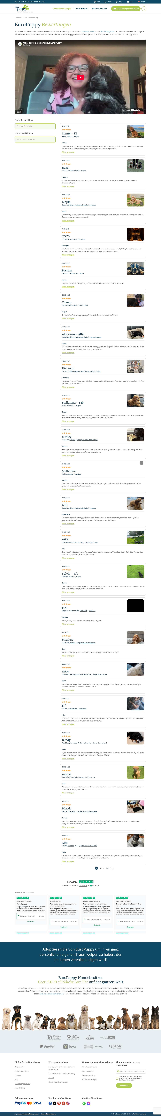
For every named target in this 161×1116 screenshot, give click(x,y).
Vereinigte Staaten (77, 777)
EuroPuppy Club (107, 31)
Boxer (82, 273)
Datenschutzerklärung (48, 1114)
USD (131, 2)
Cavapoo (76, 136)
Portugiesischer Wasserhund (87, 440)
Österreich (71, 811)
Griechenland (72, 709)
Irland (71, 576)
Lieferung (18, 1075)
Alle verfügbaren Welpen (128, 8)
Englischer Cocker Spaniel (86, 643)
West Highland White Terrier (90, 371)
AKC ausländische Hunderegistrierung (62, 1073)
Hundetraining (20, 1088)
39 (107, 868)
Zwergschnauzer (95, 337)
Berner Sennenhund (100, 743)
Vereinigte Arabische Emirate (77, 205)
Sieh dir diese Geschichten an (52, 994)
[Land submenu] (122, 1)
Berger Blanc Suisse (100, 674)
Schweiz (70, 406)
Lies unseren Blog (88, 1075)
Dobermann (83, 305)
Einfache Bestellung (22, 1071)
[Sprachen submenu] (145, 1)
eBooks (51, 1078)
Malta (69, 136)
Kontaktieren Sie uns (89, 1067)
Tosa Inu (91, 777)
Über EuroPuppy (88, 1071)
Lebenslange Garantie (22, 1084)
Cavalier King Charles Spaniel (87, 811)
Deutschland (73, 273)
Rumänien (73, 239)
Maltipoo (92, 611)
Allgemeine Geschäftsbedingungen (26, 1114)
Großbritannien (72, 171)
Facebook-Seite (88, 31)
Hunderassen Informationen (58, 1082)
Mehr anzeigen (68, 152)
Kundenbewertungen (89, 1079)
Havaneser (82, 709)
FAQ (16, 1079)
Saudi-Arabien (72, 305)
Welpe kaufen (19, 1067)
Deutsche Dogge (92, 542)
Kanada (72, 643)
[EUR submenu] (133, 1)
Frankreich (83, 611)
